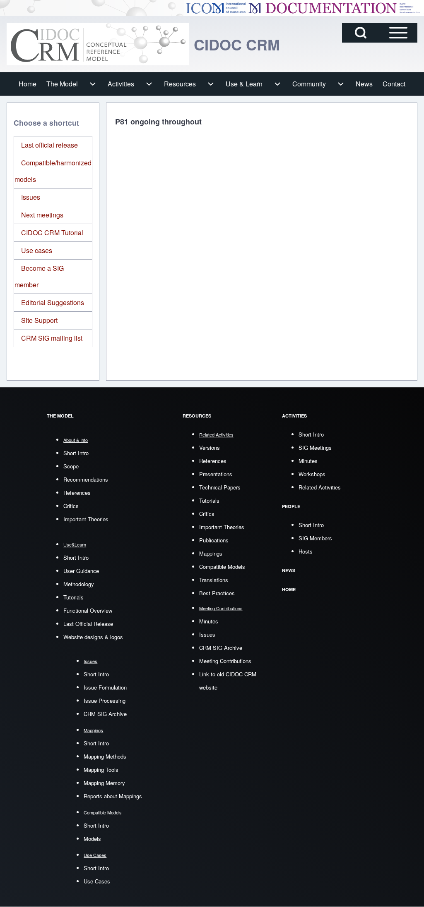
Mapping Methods (105, 756)
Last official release (49, 145)
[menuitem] (27, 83)
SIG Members (315, 538)
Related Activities (320, 487)
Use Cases (97, 881)
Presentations (215, 474)
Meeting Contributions (225, 661)
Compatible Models (222, 566)
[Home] (98, 44)
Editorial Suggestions (52, 302)
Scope (71, 466)
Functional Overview (87, 610)
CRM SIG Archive (105, 714)
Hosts (306, 551)
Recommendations (85, 479)
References (77, 492)
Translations (213, 580)
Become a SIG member (39, 276)
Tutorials (73, 597)
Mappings (210, 553)
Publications (214, 540)
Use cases (36, 250)
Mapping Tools (101, 769)
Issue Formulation (105, 687)
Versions (209, 447)
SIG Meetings (315, 447)
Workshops (312, 474)
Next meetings (42, 215)
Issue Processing (104, 700)
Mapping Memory (104, 783)
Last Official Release (88, 624)
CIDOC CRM (237, 44)
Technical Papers (220, 487)
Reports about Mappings (113, 796)
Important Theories (85, 519)
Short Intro (76, 453)
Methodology (78, 584)
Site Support (39, 320)
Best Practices (217, 593)
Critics (71, 506)
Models (92, 839)
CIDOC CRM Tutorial (52, 232)
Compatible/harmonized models (53, 171)
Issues (30, 197)
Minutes (208, 621)
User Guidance (81, 571)
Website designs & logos (93, 637)
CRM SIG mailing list (51, 338)
